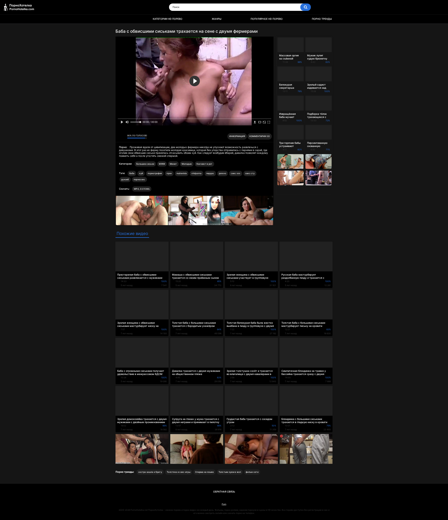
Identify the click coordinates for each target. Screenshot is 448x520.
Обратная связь (224, 491)
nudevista (182, 173)
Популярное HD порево (267, 18)
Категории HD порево (167, 18)
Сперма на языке (204, 472)
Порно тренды (322, 18)
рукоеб (125, 179)
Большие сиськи (145, 164)
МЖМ (162, 164)
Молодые (187, 164)
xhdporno (196, 173)
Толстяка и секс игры (178, 472)
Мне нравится (119, 136)
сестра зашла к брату (150, 472)
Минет (173, 164)
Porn (224, 504)
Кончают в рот (204, 164)
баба (131, 173)
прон (169, 173)
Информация (237, 136)
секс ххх (235, 173)
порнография (155, 173)
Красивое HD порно (119, 19)
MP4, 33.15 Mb (142, 189)
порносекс (139, 179)
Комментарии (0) (259, 136)
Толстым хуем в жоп (230, 472)
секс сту (250, 173)
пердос (210, 173)
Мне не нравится (123, 136)
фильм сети (252, 472)
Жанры (216, 18)
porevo (222, 173)
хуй (141, 173)
